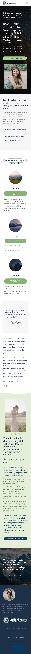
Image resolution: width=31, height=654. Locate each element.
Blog (9, 648)
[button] (15, 130)
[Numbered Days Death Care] (9, 3)
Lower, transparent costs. (13, 140)
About (8, 637)
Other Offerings (21, 642)
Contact (18, 648)
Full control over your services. (14, 136)
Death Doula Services (18, 637)
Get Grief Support (10, 642)
